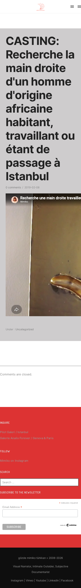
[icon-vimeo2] (48, 7)
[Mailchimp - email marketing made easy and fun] (68, 524)
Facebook (67, 580)
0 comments (13, 187)
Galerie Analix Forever (15, 438)
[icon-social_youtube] (57, 7)
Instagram (21, 460)
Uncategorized (24, 329)
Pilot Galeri (7, 432)
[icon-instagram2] (38, 7)
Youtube (41, 580)
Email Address (12, 507)
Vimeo (29, 580)
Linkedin (53, 580)
